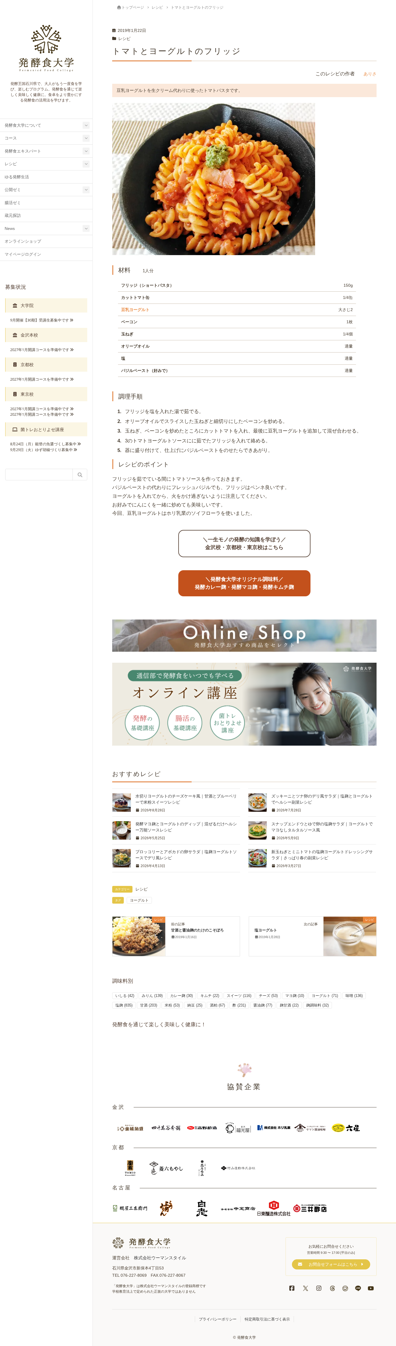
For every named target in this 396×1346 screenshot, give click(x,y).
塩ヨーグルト (266, 930)
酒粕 (217, 1005)
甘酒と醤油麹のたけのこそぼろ (197, 930)
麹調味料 (317, 1005)
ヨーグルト (139, 900)
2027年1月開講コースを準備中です (39, 349)
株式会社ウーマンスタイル (160, 1257)
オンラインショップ (23, 241)
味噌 (354, 995)
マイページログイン (23, 254)
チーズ (268, 995)
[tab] (46, 305)
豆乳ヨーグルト (135, 309)
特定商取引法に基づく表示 (267, 1319)
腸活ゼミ (13, 203)
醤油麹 (262, 1005)
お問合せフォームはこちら (333, 1264)
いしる (124, 995)
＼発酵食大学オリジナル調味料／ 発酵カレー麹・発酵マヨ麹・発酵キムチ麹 (244, 583)
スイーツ (239, 995)
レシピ (11, 164)
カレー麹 (181, 995)
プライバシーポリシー (218, 1319)
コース (11, 138)
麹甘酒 (289, 1005)
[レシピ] (138, 935)
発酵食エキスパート (23, 151)
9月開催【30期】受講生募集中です (39, 320)
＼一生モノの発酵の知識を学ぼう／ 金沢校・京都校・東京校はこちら (244, 543)
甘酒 (148, 1005)
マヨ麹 (294, 995)
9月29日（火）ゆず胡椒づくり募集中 (41, 449)
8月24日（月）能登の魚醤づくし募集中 (43, 443)
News (10, 228)
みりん (152, 995)
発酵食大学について (23, 125)
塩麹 (123, 1005)
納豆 (194, 1005)
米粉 (172, 1005)
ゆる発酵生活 (17, 177)
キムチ (209, 995)
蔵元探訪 (13, 215)
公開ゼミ (13, 190)
